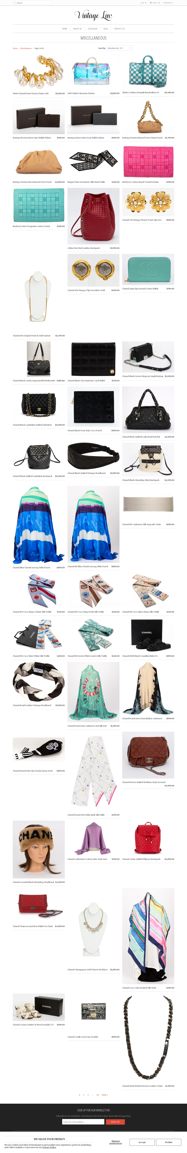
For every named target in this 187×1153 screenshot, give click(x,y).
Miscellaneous (93, 38)
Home (64, 28)
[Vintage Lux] (93, 16)
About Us (77, 28)
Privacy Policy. (49, 1147)
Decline (168, 1142)
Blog (106, 28)
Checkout (168, 3)
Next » (105, 1095)
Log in (143, 3)
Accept (142, 1142)
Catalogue (93, 28)
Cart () (156, 3)
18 (98, 1095)
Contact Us (119, 28)
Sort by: (102, 48)
